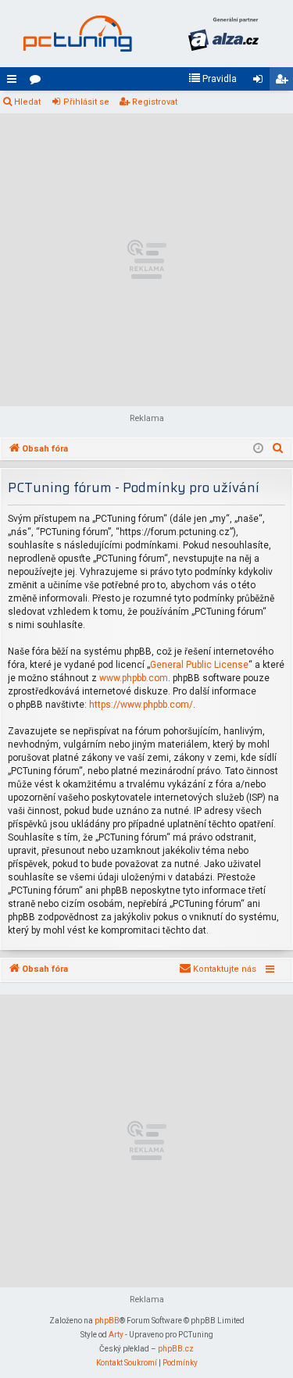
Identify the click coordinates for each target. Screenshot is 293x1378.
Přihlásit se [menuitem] (261, 82)
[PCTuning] (77, 33)
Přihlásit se (86, 102)
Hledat (27, 102)
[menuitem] (212, 79)
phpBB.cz (176, 1348)
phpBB (107, 1320)
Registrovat (154, 102)
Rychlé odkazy (14, 82)
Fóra (38, 82)
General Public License (199, 664)
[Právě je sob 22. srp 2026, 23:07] (258, 449)
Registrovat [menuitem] (284, 82)
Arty (116, 1334)
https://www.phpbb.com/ (141, 704)
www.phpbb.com (133, 678)
